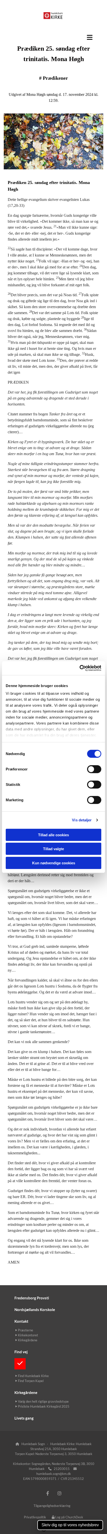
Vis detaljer (82, 820)
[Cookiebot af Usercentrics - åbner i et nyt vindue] (79, 668)
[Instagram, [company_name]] (59, 1493)
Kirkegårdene (25, 1392)
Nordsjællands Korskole (34, 1309)
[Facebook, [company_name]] (47, 1493)
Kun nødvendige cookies (53, 863)
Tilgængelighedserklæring (52, 1506)
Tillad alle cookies (53, 835)
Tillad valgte (53, 849)
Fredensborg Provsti (31, 1298)
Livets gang (24, 1418)
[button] (53, 37)
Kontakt (21, 1321)
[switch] (94, 769)
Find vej (21, 1352)
